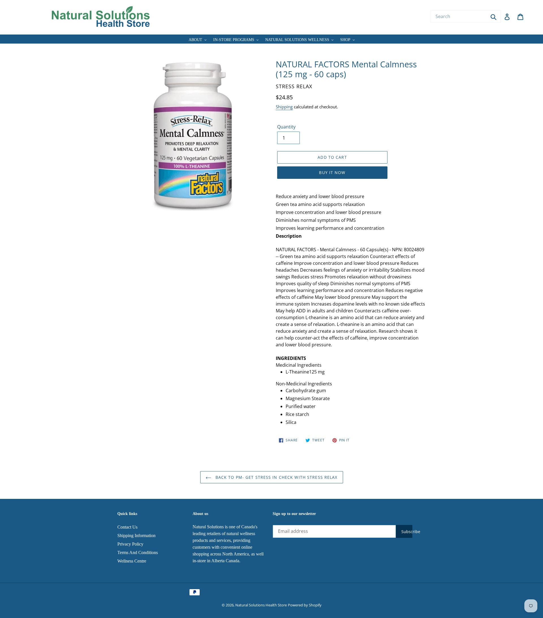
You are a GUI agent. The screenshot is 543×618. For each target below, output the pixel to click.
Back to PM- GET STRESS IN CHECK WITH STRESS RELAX (276, 477)
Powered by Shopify (305, 605)
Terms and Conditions (137, 552)
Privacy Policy (130, 544)
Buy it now (332, 172)
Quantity (286, 127)
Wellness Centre (131, 561)
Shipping (284, 107)
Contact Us (127, 527)
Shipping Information (136, 535)
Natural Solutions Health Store (261, 605)
